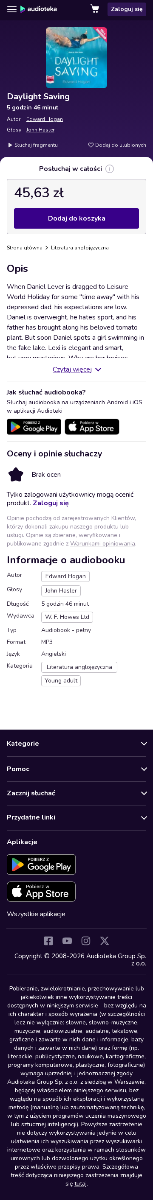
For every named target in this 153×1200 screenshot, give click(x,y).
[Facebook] (48, 941)
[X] (104, 941)
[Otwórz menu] (12, 9)
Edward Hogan (44, 119)
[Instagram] (86, 941)
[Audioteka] (38, 9)
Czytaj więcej (72, 369)
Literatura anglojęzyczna (80, 247)
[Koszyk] (96, 9)
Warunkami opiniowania (102, 544)
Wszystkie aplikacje (36, 914)
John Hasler (40, 129)
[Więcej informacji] (109, 169)
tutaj (80, 1184)
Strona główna (24, 247)
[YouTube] (67, 941)
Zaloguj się (127, 9)
